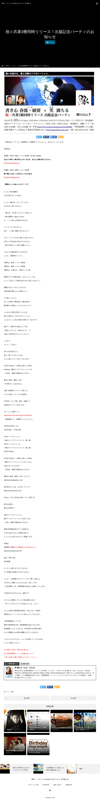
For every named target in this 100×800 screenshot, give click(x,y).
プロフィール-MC (33, 784)
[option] (16, 769)
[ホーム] (2, 65)
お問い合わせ (57, 784)
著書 (12, 691)
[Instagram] (12, 676)
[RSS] (50, 790)
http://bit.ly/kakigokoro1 (12, 163)
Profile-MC (46, 784)
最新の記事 (26, 664)
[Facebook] (9, 676)
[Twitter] (6, 676)
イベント (51, 42)
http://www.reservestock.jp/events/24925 (18, 415)
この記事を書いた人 (12, 664)
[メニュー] (96, 3)
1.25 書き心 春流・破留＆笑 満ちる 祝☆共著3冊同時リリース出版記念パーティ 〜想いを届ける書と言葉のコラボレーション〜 (20, 653)
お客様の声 (68, 784)
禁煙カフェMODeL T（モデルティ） (23, 547)
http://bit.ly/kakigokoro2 (12, 177)
